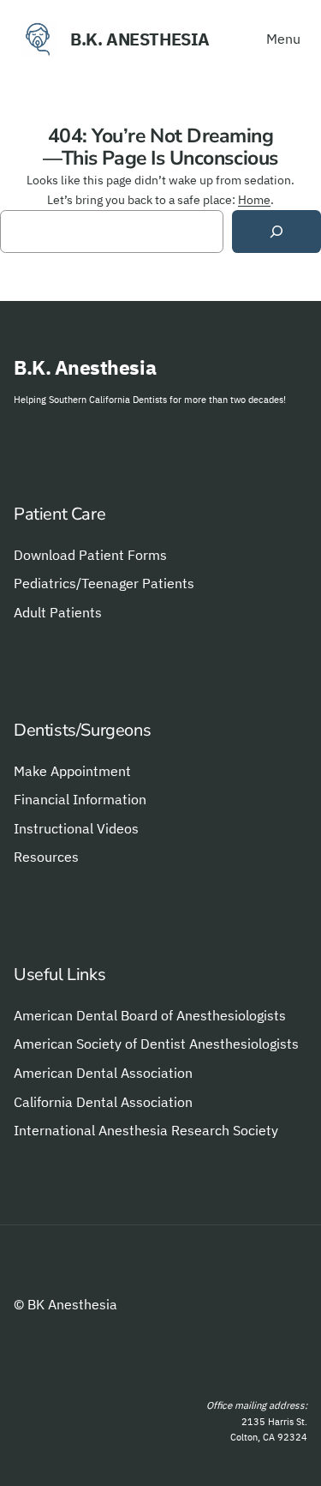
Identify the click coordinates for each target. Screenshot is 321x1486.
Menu (283, 38)
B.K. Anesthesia (140, 39)
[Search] (276, 232)
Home (254, 199)
